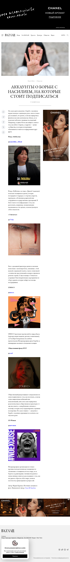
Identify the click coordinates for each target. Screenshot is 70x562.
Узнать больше (19, 552)
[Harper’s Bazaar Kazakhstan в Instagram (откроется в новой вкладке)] (59, 550)
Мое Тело (39, 538)
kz (68, 27)
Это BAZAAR (25, 35)
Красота (33, 35)
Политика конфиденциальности (60, 558)
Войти (63, 35)
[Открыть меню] (2, 35)
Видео (52, 35)
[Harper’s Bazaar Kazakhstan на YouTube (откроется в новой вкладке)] (65, 550)
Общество (46, 35)
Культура (39, 35)
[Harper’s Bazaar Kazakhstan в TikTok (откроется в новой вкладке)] (62, 550)
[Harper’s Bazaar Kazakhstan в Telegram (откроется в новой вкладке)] (68, 550)
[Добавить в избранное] (3, 132)
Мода (18, 35)
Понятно (15, 556)
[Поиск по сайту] (68, 35)
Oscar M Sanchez (30, 488)
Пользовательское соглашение (41, 558)
